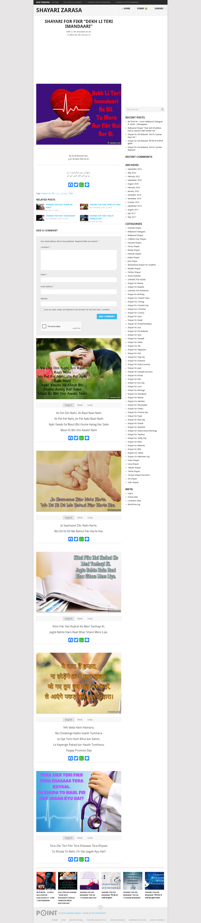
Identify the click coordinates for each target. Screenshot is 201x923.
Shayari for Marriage (136, 390)
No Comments (41, 210)
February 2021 (134, 176)
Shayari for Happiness (137, 350)
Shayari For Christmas (137, 309)
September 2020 (135, 180)
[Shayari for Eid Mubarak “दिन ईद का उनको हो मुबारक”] (111, 881)
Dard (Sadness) (117, 920)
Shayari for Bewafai (136, 287)
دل (57, 193)
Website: (44, 298)
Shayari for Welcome (136, 445)
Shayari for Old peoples (137, 405)
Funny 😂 (142, 8)
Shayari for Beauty (135, 283)
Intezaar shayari (134, 254)
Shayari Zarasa (59, 10)
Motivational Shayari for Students (142, 265)
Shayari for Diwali (135, 320)
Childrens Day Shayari (137, 239)
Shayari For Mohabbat (137, 394)
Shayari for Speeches (136, 427)
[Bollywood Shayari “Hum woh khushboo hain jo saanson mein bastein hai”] (67, 881)
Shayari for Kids (134, 379)
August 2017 (133, 210)
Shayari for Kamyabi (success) (140, 372)
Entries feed (133, 497)
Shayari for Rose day (136, 420)
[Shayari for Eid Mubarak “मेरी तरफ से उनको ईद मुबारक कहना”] (154, 881)
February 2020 (134, 187)
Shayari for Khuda (135, 375)
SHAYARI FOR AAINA (137, 279)
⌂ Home (126, 8)
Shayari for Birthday (136, 294)
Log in (130, 493)
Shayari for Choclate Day (138, 305)
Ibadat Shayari (134, 250)
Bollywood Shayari (135, 235)
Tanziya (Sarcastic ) (97, 920)
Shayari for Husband (136, 361)
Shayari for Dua (134, 327)
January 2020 (133, 191)
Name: (44, 274)
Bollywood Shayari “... (73, 2)
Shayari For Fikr (47, 193)
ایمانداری (63, 193)
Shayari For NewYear (136, 401)
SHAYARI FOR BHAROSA (138, 291)
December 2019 (134, 195)
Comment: (45, 247)
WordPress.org (134, 504)
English (68, 405)
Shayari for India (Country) (139, 364)
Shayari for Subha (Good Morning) (142, 431)
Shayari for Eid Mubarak (138, 331)
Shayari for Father (135, 342)
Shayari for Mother (136, 397)
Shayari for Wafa (135, 442)
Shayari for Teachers (136, 434)
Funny (55, 920)
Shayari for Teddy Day (137, 438)
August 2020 (133, 184)
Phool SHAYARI (134, 276)
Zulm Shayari (133, 482)
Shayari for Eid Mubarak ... (100, 2)
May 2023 (132, 173)
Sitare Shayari (133, 460)
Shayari (159, 8)
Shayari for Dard (135, 316)
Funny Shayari (134, 246)
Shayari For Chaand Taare (138, 298)
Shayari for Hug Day (136, 357)
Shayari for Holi (134, 353)
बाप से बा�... (56, 2)
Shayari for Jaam (134, 368)
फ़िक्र (71, 193)
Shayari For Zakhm (135, 453)
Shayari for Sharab (135, 423)
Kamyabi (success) (138, 920)
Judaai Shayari (133, 257)
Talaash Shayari (134, 468)
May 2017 (132, 217)
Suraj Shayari (133, 464)
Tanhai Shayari (134, 471)
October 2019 (133, 202)
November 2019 (134, 198)
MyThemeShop (99, 913)
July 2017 (132, 213)
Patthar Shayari (134, 272)
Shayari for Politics (135, 409)
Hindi (79, 405)
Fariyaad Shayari (134, 243)
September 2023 (135, 169)
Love (63, 920)
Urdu (90, 405)
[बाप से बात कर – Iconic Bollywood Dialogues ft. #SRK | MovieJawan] (46, 881)
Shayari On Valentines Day (139, 456)
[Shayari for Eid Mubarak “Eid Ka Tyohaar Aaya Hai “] (89, 881)
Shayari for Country (136, 313)
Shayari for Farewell (136, 338)
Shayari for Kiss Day (136, 383)
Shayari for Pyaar (135, 416)
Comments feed (134, 501)
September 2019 (135, 206)
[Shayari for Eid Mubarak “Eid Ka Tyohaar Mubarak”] (132, 881)
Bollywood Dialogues (136, 232)
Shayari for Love (134, 386)
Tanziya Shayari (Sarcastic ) (139, 475)
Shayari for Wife (134, 449)
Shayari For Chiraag (136, 302)
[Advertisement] (78, 59)
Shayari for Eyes (134, 335)
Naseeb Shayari (134, 268)
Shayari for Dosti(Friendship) (140, 324)
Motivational (76, 920)
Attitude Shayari (134, 228)
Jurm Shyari (132, 261)
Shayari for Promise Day (138, 412)
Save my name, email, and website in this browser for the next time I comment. (77, 310)
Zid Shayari (132, 479)
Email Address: (47, 286)
